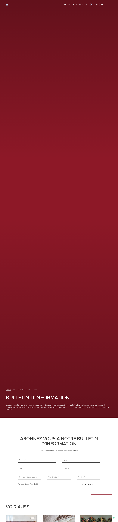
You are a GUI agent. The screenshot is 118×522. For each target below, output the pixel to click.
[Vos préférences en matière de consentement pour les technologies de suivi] (114, 518)
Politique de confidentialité (28, 484)
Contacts (81, 4)
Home (8, 390)
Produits (69, 4)
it (97, 5)
